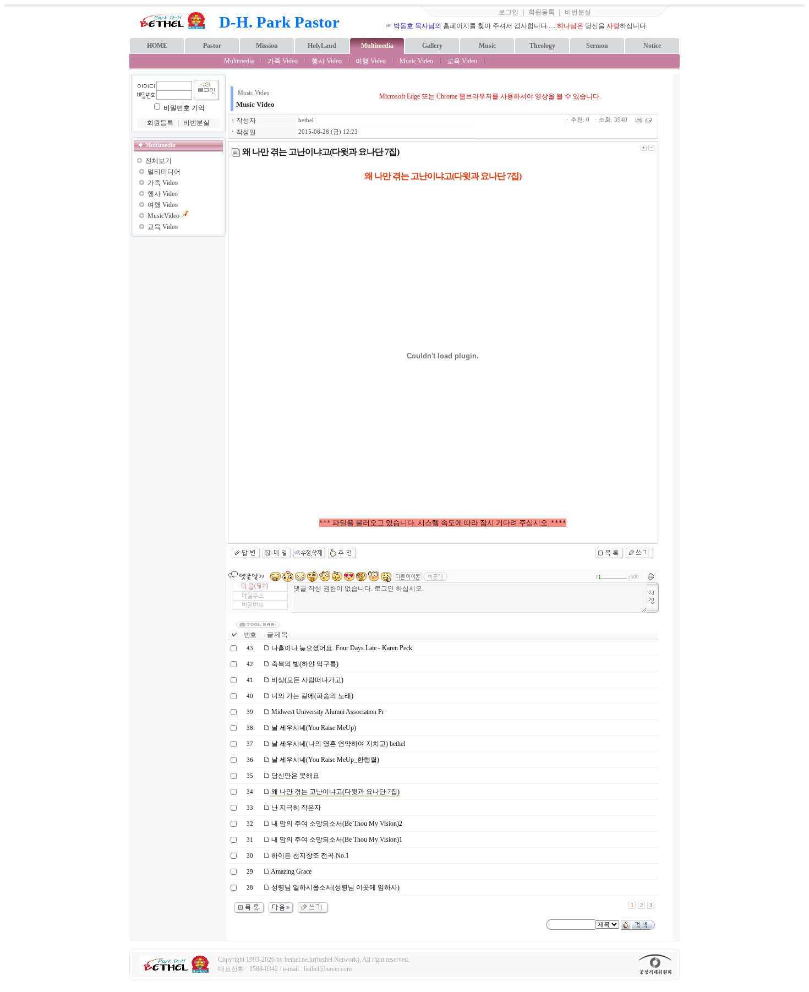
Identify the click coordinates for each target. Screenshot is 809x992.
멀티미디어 (164, 172)
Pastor (212, 46)
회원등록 (541, 12)
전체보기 (158, 161)
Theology (542, 46)
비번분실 (578, 12)
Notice (652, 46)
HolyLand (322, 46)
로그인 (508, 12)
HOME (157, 46)
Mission (267, 46)
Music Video (416, 61)
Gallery (432, 46)
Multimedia (377, 46)
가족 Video (282, 61)
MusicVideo (163, 216)
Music (487, 46)
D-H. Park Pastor (279, 22)
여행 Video (371, 61)
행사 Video (326, 61)
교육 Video (462, 61)
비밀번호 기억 (184, 108)
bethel (306, 120)
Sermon (597, 46)
